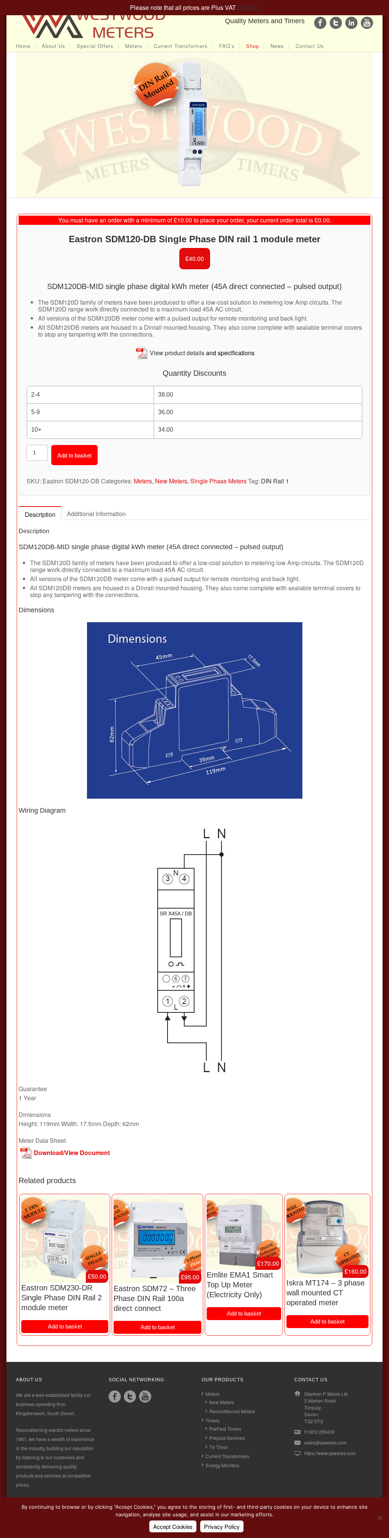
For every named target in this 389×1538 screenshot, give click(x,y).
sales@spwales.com (325, 1442)
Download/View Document (72, 1152)
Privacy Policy (222, 1526)
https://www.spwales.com (330, 1453)
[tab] (40, 514)
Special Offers (95, 46)
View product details (177, 352)
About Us (53, 46)
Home (23, 46)
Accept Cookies (173, 1526)
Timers (213, 1420)
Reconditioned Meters (232, 1411)
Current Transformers (181, 46)
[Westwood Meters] (92, 38)
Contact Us (310, 46)
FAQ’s (227, 46)
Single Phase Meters (218, 481)
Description (40, 514)
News (277, 46)
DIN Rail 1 (275, 481)
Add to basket (74, 455)
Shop (252, 46)
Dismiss (248, 7)
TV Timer (218, 1447)
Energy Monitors (222, 1465)
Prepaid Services (227, 1438)
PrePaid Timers (225, 1428)
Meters (133, 46)
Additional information (96, 513)
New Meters (171, 481)
